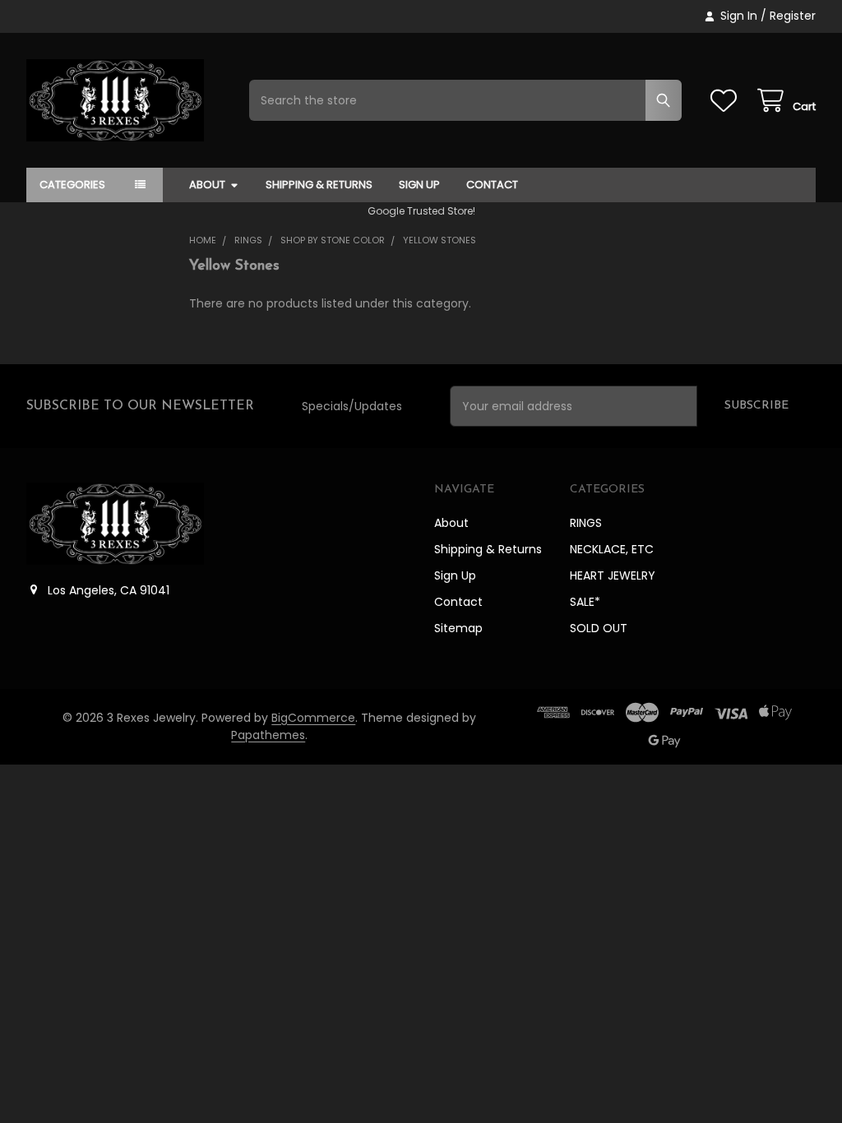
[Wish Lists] (727, 100)
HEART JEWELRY (612, 575)
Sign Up (419, 184)
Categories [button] (72, 184)
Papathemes (268, 735)
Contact (492, 184)
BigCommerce (313, 717)
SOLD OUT (598, 628)
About (207, 184)
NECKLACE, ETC (612, 549)
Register (793, 15)
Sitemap (458, 628)
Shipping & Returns (319, 184)
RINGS (586, 523)
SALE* (585, 602)
